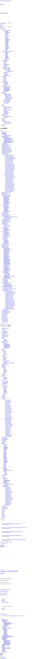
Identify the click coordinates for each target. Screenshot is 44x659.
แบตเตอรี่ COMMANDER (9, 498)
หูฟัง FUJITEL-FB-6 (7, 483)
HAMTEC (7, 43)
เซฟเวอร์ (3, 374)
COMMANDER (8, 32)
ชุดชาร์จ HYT (8, 405)
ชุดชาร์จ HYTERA (8, 433)
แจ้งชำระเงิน (6, 117)
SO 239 (3, 442)
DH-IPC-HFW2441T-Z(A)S (8, 470)
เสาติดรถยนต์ (6, 83)
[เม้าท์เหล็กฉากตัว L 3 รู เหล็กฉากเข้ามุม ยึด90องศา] (5, 557)
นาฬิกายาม (3, 475)
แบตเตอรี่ (5, 633)
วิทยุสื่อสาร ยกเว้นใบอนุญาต (8, 623)
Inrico (3, 337)
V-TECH (7, 42)
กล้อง (6, 472)
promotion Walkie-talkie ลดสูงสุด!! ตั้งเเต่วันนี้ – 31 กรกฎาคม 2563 (11, 523)
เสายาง (5, 62)
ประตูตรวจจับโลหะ (5, 507)
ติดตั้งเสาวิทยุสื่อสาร (8, 95)
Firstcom (5, 455)
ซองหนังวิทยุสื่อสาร (5, 439)
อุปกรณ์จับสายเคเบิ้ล (5, 382)
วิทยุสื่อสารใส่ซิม (6, 112)
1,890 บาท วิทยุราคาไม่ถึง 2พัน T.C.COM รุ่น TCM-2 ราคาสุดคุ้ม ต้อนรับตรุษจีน (13, 539)
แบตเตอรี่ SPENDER (9, 495)
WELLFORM (6, 446)
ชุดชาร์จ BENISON (8, 423)
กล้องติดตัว (3, 396)
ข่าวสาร (3, 608)
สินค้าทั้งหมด (6, 113)
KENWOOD (7, 35)
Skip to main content (8, 0)
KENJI (5, 330)
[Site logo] (2, 12)
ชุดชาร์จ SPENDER (8, 412)
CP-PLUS (5, 469)
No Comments (7, 524)
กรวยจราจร (5, 73)
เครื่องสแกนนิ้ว (6, 474)
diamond (5, 370)
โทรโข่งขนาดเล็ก (4, 508)
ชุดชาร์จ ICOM (8, 434)
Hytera (6, 54)
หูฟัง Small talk (6, 61)
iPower (5, 80)
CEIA (4, 479)
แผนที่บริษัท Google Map (3, 614)
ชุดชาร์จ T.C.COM (8, 409)
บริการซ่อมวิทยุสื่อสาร (7, 100)
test (4, 466)
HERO (5, 464)
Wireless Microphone (7, 87)
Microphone (5, 343)
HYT (4, 445)
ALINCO (7, 53)
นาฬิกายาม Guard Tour (7, 68)
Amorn (5, 473)
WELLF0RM (6, 444)
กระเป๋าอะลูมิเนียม (5, 331)
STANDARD (7, 46)
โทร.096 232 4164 (2, 4)
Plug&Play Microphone (7, 90)
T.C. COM (7, 45)
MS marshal (5, 462)
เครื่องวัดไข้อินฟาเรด (7, 75)
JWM (4, 477)
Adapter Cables (6, 91)
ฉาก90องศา (5, 339)
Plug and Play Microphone (7, 347)
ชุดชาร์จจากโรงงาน (7, 399)
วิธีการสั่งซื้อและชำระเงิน (7, 116)
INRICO (7, 44)
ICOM (6, 52)
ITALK (7, 37)
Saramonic (3, 342)
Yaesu (4, 389)
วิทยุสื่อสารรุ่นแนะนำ (7, 622)
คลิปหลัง (5, 66)
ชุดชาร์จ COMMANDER (9, 425)
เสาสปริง (3, 329)
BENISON (7, 31)
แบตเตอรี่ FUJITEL (8, 500)
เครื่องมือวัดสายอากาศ (5, 341)
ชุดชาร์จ (3, 398)
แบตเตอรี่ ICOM (8, 494)
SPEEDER (7, 40)
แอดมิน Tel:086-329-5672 (4, 593)
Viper (4, 452)
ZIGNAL (7, 36)
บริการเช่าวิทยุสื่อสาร (5, 602)
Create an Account (3, 658)
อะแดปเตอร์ (4, 440)
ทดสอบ (3, 395)
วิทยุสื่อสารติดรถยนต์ (9, 98)
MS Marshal (7, 39)
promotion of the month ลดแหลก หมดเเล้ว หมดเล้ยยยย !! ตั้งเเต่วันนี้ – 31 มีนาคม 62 (14, 527)
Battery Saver (5, 65)
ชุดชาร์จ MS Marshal (9, 408)
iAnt (4, 355)
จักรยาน (3, 511)
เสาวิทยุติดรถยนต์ (4, 383)
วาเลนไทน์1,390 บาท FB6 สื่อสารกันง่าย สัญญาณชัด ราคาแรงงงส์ (12, 535)
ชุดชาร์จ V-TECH (8, 428)
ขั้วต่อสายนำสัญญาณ (5, 438)
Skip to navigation (2, 0)
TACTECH (5, 81)
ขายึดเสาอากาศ (4, 437)
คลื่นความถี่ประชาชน (5, 328)
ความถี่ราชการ (4, 441)
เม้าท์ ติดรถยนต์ (6, 84)
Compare (3, 650)
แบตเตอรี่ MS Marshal (9, 492)
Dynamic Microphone (7, 89)
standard (5, 372)
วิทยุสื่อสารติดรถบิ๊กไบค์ (9, 97)
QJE (4, 79)
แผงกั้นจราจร (6, 74)
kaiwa (4, 368)
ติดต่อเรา (3, 601)
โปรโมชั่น (3, 334)
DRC (6, 59)
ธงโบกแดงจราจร (4, 332)
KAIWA (5, 77)
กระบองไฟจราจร (6, 72)
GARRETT (8, 70)
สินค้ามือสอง (6, 111)
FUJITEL (7, 33)
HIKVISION (5, 468)
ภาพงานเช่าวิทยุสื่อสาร (7, 99)
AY (4, 353)
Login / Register (4, 651)
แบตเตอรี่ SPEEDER (8, 493)
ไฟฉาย (3, 512)
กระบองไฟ (3, 506)
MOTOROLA (7, 38)
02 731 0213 (4, 13)
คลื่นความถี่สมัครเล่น (5, 333)
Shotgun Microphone (7, 345)
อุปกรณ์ (3, 349)
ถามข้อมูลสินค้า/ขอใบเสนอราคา (5, 589)
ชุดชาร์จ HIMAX (8, 407)
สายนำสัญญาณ (6, 381)
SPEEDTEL (5, 354)
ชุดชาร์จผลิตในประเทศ (7, 419)
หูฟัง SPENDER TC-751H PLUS (8, 484)
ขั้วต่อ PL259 (6, 340)
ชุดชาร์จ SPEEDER (8, 410)
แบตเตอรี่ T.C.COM (8, 499)
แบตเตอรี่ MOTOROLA (9, 491)
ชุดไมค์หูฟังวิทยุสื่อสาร (5, 482)
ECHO (5, 449)
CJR (4, 78)
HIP (4, 476)
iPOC (6, 50)
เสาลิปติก (3, 356)
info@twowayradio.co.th (3, 594)
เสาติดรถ (3, 514)
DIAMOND (5, 357)
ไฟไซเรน (5, 85)
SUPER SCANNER (10, 71)
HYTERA (7, 34)
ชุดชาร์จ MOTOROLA (9, 406)
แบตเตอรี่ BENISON (8, 496)
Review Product (4, 375)
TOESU (5, 384)
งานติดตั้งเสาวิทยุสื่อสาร (7, 94)
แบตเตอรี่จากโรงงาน (7, 486)
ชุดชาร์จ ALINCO (8, 421)
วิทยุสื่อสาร (3, 443)
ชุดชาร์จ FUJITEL (8, 427)
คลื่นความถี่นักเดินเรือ (5, 335)
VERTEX (7, 49)
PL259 (3, 380)
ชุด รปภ (3, 513)
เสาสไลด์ (5, 63)
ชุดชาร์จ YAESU (8, 413)
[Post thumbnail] (3, 522)
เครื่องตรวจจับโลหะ (7, 69)
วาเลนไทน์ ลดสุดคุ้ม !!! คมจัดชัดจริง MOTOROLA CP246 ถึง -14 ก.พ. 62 (12, 531)
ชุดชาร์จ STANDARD (9, 411)
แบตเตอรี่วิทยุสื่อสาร (7, 64)
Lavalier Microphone (6, 88)
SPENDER (5, 388)
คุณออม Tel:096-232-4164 (4, 591)
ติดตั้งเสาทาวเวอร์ (8, 96)
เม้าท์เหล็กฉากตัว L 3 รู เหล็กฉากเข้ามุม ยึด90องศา (9, 571)
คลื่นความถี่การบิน (5, 336)
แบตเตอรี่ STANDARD (9, 497)
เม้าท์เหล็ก (3, 338)
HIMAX (7, 56)
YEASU (5, 390)
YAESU (7, 47)
